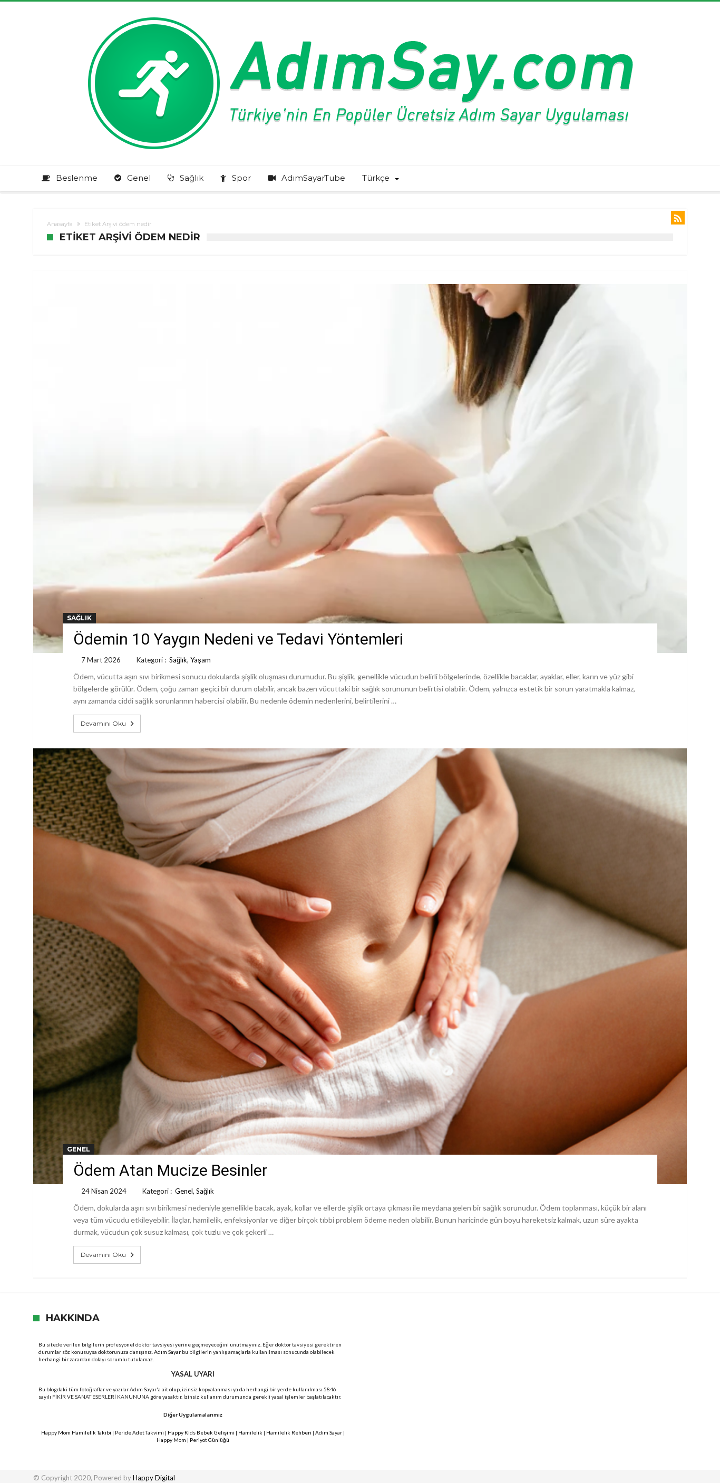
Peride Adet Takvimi (139, 1432)
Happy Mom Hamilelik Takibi (76, 1432)
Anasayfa (60, 224)
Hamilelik (250, 1432)
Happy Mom (171, 1440)
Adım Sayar (167, 1352)
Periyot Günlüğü (209, 1440)
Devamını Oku (103, 723)
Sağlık (79, 618)
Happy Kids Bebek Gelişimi (201, 1432)
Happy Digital (154, 1478)
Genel (78, 1149)
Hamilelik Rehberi (289, 1432)
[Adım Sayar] (360, 17)
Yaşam (200, 660)
